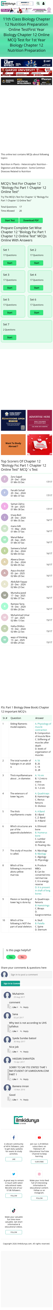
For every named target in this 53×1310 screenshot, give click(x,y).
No (22, 957)
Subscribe (39, 1162)
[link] (25, 3)
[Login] (43, 3)
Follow (14, 1196)
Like (13, 1159)
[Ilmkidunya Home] (8, 3)
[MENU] (50, 3)
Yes (11, 957)
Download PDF (31, 220)
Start (9, 262)
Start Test (10, 220)
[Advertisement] (26, 115)
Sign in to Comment (12, 983)
